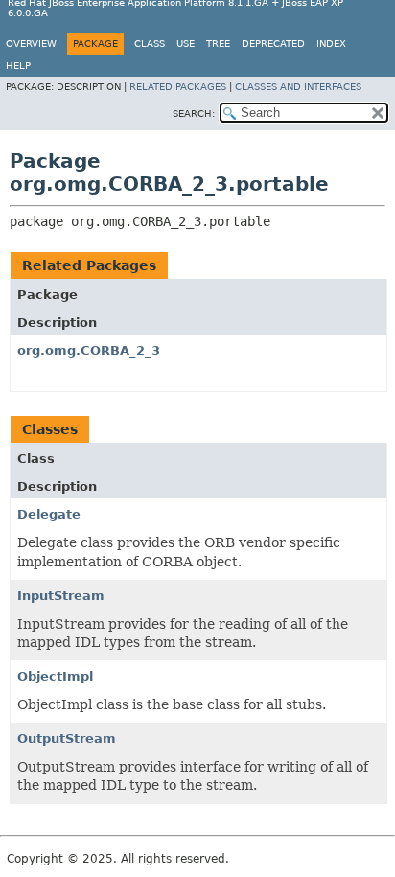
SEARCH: (194, 113)
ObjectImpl (55, 676)
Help (18, 65)
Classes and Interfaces (298, 86)
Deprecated (273, 43)
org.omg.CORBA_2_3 (88, 350)
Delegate (49, 514)
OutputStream (66, 738)
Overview (31, 43)
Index (331, 43)
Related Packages (177, 86)
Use (185, 43)
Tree (218, 43)
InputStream (61, 596)
